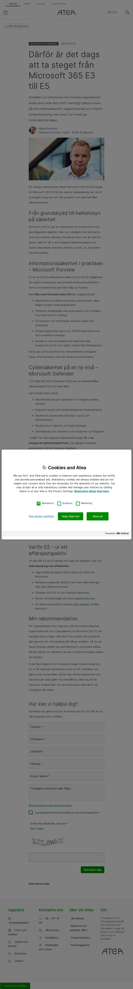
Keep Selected (70, 516)
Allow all (97, 516)
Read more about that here (91, 491)
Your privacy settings (41, 516)
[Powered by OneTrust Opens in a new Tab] (117, 534)
